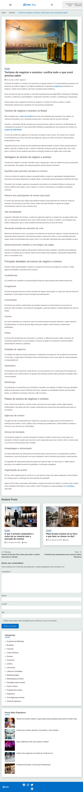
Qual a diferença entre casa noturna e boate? (32, 742)
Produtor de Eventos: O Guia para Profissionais (33, 765)
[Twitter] (32, 785)
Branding (10, 645)
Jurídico (9, 664)
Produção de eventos (14, 690)
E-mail (4, 604)
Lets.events (11, 667)
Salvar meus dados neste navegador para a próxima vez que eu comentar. (30, 621)
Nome (4, 596)
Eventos (7, 68)
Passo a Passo (12, 686)
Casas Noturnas (12, 652)
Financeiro (10, 660)
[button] (10, 4)
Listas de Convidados (14, 671)
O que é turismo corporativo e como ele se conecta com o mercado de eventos (19, 536)
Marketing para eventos (15, 679)
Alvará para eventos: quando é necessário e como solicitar (37, 730)
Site (3, 612)
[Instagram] (28, 785)
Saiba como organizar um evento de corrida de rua (34, 753)
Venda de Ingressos (14, 701)
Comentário (6, 572)
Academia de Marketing (15, 641)
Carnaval (10, 649)
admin (24, 80)
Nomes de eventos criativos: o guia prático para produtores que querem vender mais (46, 719)
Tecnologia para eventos (15, 697)
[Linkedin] (32, 789)
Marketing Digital (13, 675)
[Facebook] (24, 785)
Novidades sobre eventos (16, 682)
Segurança (11, 694)
